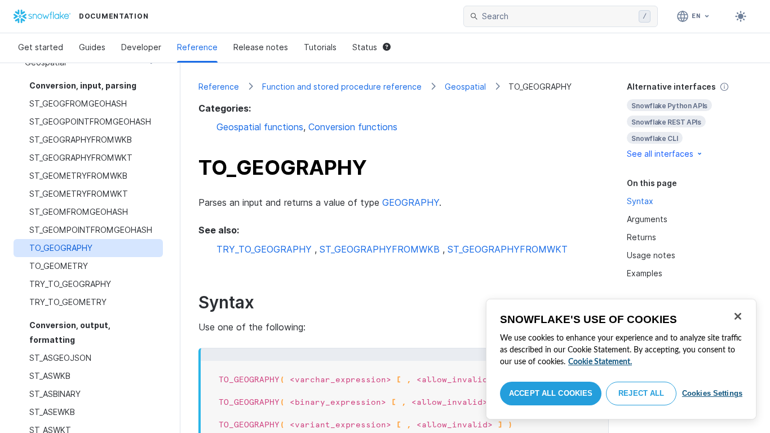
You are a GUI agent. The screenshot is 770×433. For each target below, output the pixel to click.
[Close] (737, 316)
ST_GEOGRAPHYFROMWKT (508, 249)
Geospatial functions (259, 126)
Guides (92, 47)
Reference (197, 47)
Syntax (640, 201)
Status (364, 47)
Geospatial (465, 86)
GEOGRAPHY (410, 202)
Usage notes (651, 255)
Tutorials (320, 47)
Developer (141, 47)
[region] (621, 359)
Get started (40, 47)
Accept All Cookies (550, 393)
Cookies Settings (712, 393)
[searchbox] (558, 16)
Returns (641, 237)
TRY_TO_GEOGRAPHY (264, 249)
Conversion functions (352, 126)
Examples (644, 273)
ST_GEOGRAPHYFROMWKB (380, 249)
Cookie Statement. (600, 362)
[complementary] (689, 120)
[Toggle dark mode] (740, 16)
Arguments (647, 219)
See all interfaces (660, 153)
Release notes (260, 47)
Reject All (641, 393)
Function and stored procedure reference (342, 86)
